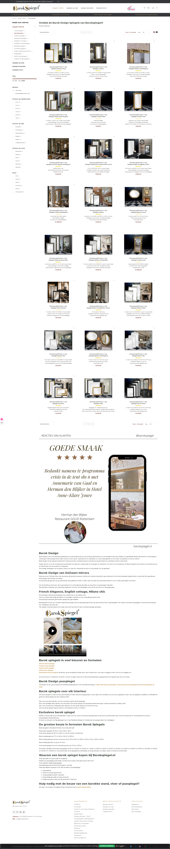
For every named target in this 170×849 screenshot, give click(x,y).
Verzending (77, 835)
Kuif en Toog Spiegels (21, 56)
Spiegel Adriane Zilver (138, 308)
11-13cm (18, 111)
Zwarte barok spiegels (46, 668)
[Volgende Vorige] (91, 32)
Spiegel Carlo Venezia (58, 308)
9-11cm (18, 108)
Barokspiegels (31, 18)
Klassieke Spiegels (20, 46)
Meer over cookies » (120, 845)
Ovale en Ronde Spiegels (22, 59)
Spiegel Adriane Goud (58, 68)
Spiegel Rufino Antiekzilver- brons (98, 308)
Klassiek (18, 136)
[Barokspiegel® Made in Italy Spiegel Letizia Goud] (138, 244)
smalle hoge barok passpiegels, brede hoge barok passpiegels (116, 684)
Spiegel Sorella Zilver (98, 116)
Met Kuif (18, 167)
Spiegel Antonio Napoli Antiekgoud (58, 164)
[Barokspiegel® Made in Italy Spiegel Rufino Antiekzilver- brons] (98, 292)
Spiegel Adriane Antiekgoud (138, 68)
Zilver (17, 182)
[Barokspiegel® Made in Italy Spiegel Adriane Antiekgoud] (138, 53)
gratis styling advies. (84, 787)
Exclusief (18, 126)
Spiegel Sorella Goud (138, 116)
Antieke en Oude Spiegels (22, 43)
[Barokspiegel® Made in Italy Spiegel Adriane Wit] (58, 340)
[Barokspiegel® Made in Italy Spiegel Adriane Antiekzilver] (98, 244)
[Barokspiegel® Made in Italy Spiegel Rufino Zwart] (138, 388)
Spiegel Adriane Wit (58, 356)
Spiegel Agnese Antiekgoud (98, 356)
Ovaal (17, 160)
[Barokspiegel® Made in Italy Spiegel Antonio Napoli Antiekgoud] (58, 149)
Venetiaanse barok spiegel (48, 672)
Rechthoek (19, 151)
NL (58, 1)
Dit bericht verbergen (106, 845)
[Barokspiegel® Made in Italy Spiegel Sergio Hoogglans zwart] (138, 149)
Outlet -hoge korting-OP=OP (23, 51)
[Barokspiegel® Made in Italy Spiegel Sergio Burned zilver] (58, 244)
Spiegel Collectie (58, 8)
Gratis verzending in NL (20, 14)
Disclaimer (77, 828)
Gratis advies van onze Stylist (61, 14)
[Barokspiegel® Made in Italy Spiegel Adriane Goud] (58, 53)
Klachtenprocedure (80, 826)
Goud (17, 188)
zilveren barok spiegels (47, 663)
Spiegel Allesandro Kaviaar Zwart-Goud (98, 164)
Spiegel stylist (78, 814)
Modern (18, 139)
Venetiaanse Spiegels (21, 38)
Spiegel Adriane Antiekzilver (98, 260)
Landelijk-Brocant (20, 142)
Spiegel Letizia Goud (138, 260)
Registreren (135, 804)
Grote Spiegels (19, 30)
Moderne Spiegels (20, 35)
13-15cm (18, 114)
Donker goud (19, 191)
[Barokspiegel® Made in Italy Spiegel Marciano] (58, 388)
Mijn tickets (135, 809)
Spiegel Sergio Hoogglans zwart (138, 164)
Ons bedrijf (77, 807)
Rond (17, 157)
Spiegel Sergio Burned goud (58, 116)
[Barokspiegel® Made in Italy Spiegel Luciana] (98, 53)
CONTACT (77, 804)
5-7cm (17, 102)
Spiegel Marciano (58, 403)
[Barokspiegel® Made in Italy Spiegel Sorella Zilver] (98, 101)
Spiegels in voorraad (21, 41)
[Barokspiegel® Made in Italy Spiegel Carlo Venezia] (58, 292)
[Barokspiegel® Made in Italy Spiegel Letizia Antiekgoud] (58, 197)
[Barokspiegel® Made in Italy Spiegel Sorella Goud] (138, 101)
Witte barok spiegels (46, 670)
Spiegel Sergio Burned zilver (58, 260)
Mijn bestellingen (136, 807)
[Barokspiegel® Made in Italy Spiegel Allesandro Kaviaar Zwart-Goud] (98, 149)
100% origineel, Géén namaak (103, 14)
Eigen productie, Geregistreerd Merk (147, 14)
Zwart (17, 179)
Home (13, 18)
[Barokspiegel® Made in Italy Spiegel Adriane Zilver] (138, 292)
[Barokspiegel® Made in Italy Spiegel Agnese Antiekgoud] (98, 340)
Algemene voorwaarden (81, 823)
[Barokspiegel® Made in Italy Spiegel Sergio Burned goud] (58, 101)
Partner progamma (80, 838)
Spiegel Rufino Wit (138, 356)
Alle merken (18, 90)
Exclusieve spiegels (20, 48)
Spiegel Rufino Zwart (138, 403)
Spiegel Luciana (98, 68)
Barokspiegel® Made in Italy (22, 93)
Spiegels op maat (72, 8)
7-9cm (17, 105)
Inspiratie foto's (101, 8)
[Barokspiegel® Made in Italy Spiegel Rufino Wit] (138, 340)
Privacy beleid (78, 830)
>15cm (17, 118)
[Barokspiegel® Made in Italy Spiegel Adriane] (98, 197)
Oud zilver (18, 185)
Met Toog (18, 164)
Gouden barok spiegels (47, 666)
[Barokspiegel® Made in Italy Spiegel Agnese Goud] (138, 197)
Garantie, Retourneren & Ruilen (83, 821)
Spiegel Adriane (98, 212)
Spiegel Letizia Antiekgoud (58, 212)
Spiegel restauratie (87, 8)
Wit (17, 176)
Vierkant (18, 154)
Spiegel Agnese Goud (138, 212)
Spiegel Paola (98, 403)
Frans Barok (19, 130)
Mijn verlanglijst (136, 811)
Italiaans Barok (20, 133)
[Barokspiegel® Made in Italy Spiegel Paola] (98, 388)
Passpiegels (18, 53)
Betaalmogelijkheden (80, 833)
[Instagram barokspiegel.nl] (17, 812)
